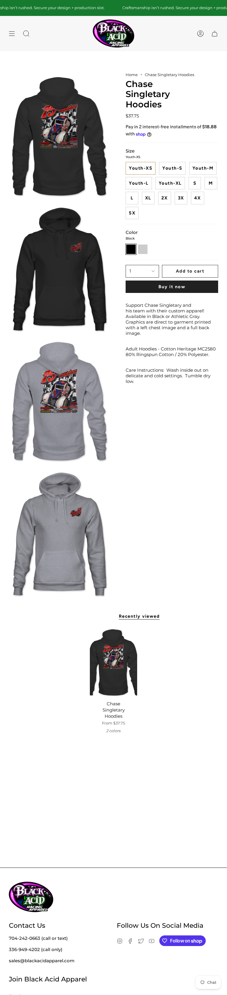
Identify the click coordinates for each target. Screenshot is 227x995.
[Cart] (214, 33)
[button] (26, 33)
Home (132, 74)
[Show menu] (11, 33)
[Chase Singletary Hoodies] (113, 662)
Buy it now (171, 286)
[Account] (200, 33)
